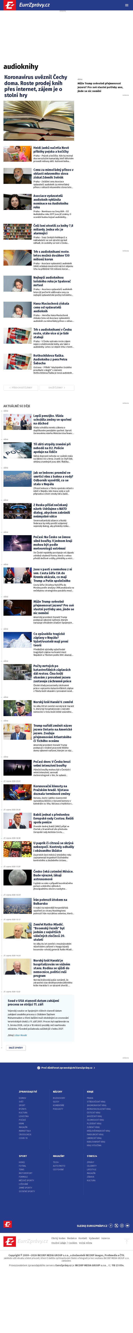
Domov (22, 1098)
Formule (23, 1177)
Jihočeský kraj (94, 1116)
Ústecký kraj (93, 1112)
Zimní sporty (25, 1188)
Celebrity (92, 1166)
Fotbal (22, 1166)
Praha (90, 1098)
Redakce (72, 1238)
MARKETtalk (25, 1131)
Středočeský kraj (96, 1102)
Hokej (22, 1162)
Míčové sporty (26, 1180)
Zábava (90, 1177)
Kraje (90, 1091)
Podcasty (58, 1109)
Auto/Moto (59, 1166)
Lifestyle (91, 1169)
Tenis (21, 1169)
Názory (57, 1091)
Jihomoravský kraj (96, 1105)
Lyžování (23, 1184)
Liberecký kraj (94, 1138)
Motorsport (25, 1173)
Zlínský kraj (93, 1127)
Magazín (23, 1127)
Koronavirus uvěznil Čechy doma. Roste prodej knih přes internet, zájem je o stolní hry (35, 86)
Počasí (22, 1120)
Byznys (22, 1109)
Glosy (56, 1102)
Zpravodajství (28, 1091)
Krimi (21, 1123)
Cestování (58, 1169)
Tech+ (56, 1162)
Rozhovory (59, 1098)
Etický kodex (58, 1238)
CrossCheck (25, 1134)
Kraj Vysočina (94, 1145)
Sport (22, 1105)
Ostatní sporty (27, 1191)
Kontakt (82, 1238)
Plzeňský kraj (94, 1123)
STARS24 (92, 1156)
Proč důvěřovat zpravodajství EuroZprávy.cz (66, 1067)
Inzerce (105, 1238)
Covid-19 (23, 1138)
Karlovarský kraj (96, 1142)
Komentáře (58, 1105)
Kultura (23, 1112)
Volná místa (85, 1243)
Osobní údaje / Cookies (64, 1243)
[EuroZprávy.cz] (29, 5)
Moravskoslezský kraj (99, 1109)
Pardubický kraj (95, 1134)
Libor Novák (20, 1035)
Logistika (24, 1116)
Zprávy (90, 1162)
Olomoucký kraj (95, 1120)
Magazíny (58, 1156)
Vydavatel (94, 1238)
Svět (21, 1102)
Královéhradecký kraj (98, 1131)
